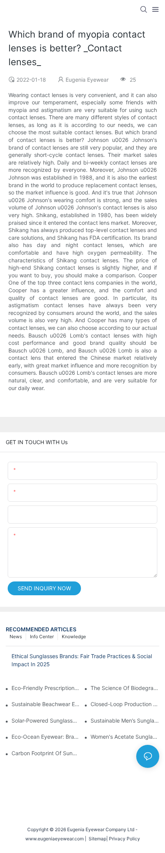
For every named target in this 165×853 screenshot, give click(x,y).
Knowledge (74, 636)
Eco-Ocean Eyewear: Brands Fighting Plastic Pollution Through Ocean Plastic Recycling (46, 736)
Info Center (42, 636)
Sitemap (96, 838)
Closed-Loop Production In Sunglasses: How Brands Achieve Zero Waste (125, 704)
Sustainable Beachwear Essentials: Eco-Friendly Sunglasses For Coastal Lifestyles (46, 704)
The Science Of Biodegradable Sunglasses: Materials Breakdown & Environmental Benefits (125, 688)
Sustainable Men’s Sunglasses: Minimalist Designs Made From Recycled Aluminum (125, 720)
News (16, 636)
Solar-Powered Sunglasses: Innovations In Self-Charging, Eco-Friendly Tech (46, 720)
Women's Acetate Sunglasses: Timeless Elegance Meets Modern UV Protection (125, 736)
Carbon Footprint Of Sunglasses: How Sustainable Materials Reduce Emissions (46, 753)
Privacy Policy (124, 838)
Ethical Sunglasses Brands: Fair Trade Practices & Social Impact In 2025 (82, 660)
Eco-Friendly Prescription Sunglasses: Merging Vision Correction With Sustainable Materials (46, 688)
